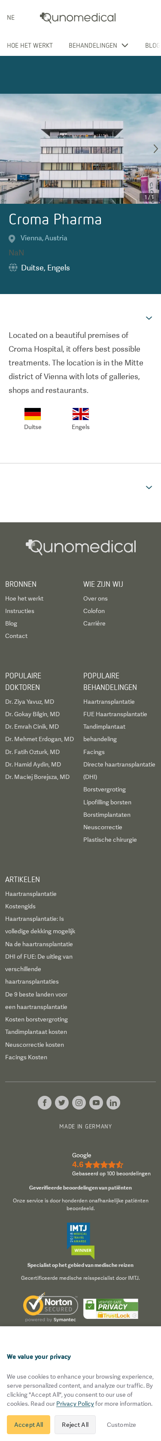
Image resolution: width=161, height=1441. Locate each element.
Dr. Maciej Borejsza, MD (37, 776)
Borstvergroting (104, 789)
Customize (121, 1424)
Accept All (28, 1424)
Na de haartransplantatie (39, 944)
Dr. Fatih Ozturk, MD (32, 751)
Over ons (95, 598)
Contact (16, 635)
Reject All (75, 1424)
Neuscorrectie (102, 827)
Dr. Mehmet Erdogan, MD (39, 739)
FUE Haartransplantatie (115, 714)
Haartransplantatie (109, 701)
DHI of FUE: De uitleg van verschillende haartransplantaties (39, 969)
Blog (152, 45)
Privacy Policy (75, 1403)
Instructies (19, 610)
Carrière (94, 623)
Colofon (94, 610)
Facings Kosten (26, 1057)
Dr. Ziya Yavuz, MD (29, 701)
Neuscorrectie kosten (34, 1044)
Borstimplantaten (107, 814)
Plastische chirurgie (110, 839)
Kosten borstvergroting (36, 1019)
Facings (94, 751)
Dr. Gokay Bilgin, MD (32, 714)
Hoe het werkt (30, 45)
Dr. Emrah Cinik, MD (32, 726)
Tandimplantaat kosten (36, 1031)
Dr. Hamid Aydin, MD (33, 764)
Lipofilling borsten (107, 802)
